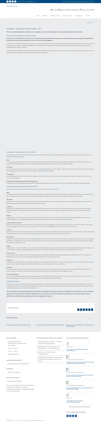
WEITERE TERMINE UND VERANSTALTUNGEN (79, 407)
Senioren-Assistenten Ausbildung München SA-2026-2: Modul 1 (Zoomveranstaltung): (80, 376)
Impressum (19, 420)
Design (42, 420)
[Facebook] (68, 416)
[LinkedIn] (73, 416)
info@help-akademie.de (30, 1)
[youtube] (15, 1)
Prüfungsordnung (25, 420)
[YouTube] (76, 416)
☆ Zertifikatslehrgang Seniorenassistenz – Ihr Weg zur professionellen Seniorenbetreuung (50, 342)
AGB (30, 420)
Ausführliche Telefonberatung (14, 381)
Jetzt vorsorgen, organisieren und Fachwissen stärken (19, 325)
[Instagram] (70, 416)
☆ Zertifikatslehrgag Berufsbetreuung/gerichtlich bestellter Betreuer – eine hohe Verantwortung (49, 347)
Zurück (88, 22)
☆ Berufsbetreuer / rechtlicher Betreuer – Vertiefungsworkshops (47, 353)
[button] (92, 15)
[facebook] (7, 1)
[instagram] (10, 1)
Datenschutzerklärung (36, 420)
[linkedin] (13, 1)
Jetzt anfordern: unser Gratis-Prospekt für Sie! (18, 363)
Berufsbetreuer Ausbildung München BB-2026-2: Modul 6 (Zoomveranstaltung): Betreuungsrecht (80, 363)
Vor (92, 22)
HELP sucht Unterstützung (13, 372)
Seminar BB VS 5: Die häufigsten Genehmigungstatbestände (75, 401)
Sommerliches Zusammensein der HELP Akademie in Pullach (50, 325)
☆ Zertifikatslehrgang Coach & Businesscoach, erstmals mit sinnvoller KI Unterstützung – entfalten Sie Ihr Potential (50, 359)
